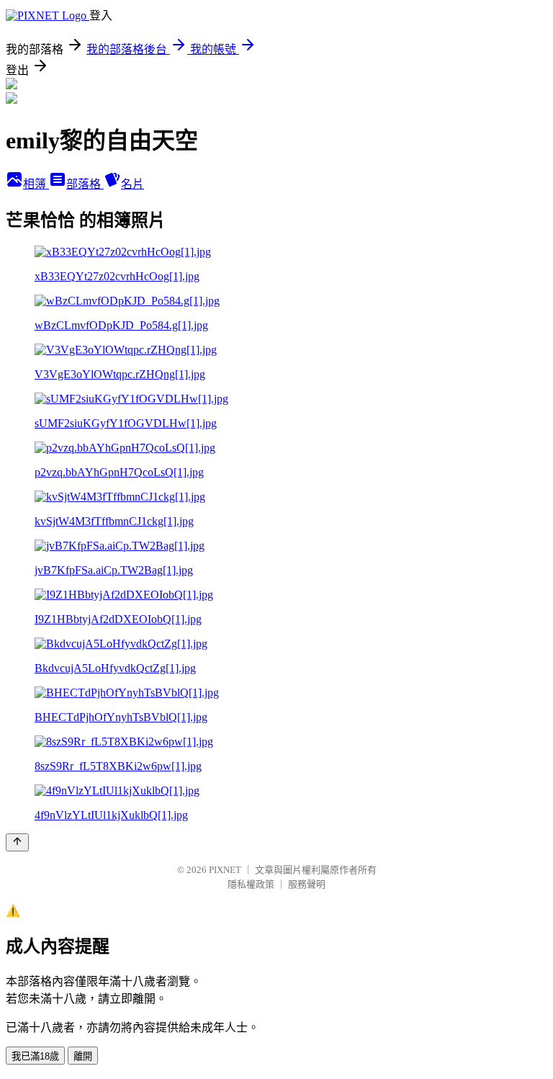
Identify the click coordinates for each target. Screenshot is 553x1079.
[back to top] (17, 842)
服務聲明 (306, 884)
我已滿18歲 (35, 1056)
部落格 (85, 184)
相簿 (36, 184)
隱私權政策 (251, 884)
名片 (132, 184)
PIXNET (225, 869)
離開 (82, 1056)
